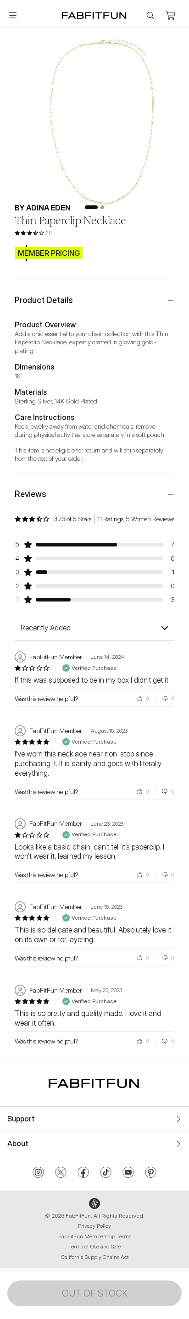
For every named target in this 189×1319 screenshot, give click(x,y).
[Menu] (12, 15)
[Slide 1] (91, 207)
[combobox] (94, 627)
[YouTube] (128, 1173)
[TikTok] (105, 1173)
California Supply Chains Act (94, 1256)
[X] (61, 1173)
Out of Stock (95, 1293)
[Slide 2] (102, 207)
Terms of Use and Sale (94, 1246)
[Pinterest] (150, 1173)
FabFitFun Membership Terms (94, 1236)
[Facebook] (83, 1173)
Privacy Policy (94, 1225)
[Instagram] (38, 1173)
